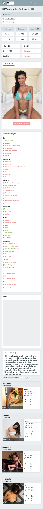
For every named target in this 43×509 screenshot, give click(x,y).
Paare (6, 169)
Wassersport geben (11, 284)
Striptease (8, 209)
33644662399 (10, 19)
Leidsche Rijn (17, 9)
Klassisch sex (9, 140)
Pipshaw (7, 174)
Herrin (7, 220)
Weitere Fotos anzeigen (21, 123)
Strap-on (7, 230)
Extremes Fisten (9, 267)
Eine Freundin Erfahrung (12, 246)
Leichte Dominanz (10, 222)
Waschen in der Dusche (12, 172)
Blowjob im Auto (10, 251)
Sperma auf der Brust (11, 276)
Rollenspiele (8, 232)
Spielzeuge (8, 153)
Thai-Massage (9, 190)
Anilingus (8, 256)
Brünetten (27, 56)
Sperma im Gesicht (10, 278)
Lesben (7, 214)
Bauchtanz (8, 211)
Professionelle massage (12, 183)
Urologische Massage (11, 188)
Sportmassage (9, 198)
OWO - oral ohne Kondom (12, 145)
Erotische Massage (10, 185)
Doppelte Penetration (11, 150)
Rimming (7, 177)
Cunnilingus (8, 254)
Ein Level (7, 143)
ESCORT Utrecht (7, 9)
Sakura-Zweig (9, 203)
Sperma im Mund (10, 273)
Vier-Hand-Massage (11, 195)
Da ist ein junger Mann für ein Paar (15, 167)
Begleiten (8, 161)
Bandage (7, 235)
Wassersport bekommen (12, 287)
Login (36, 2)
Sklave (7, 227)
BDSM (7, 225)
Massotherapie (9, 193)
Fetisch (7, 155)
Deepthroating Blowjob (12, 249)
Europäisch (27, 51)
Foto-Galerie (9, 64)
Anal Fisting (8, 265)
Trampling (8, 237)
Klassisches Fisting (10, 262)
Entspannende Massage (12, 200)
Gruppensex (8, 148)
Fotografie (8, 164)
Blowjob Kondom (10, 243)
